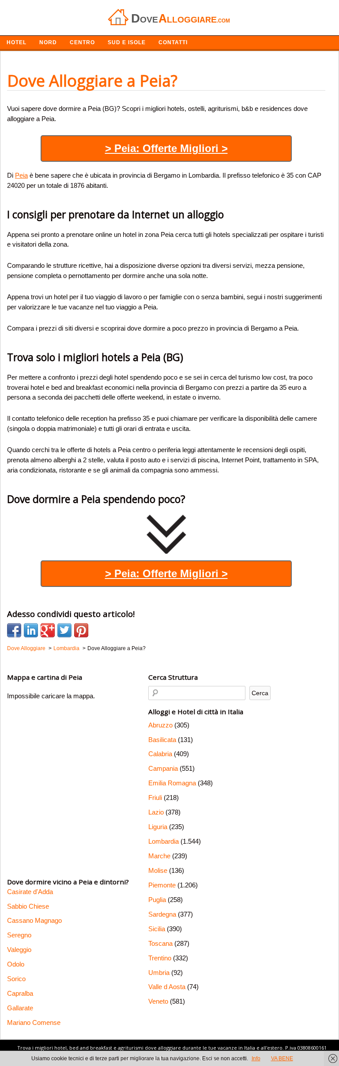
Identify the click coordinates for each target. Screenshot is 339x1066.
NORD (48, 42)
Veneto (158, 1001)
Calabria (160, 754)
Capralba (20, 993)
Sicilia (156, 929)
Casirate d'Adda (30, 891)
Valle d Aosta (166, 986)
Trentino (159, 958)
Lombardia (163, 841)
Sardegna (162, 914)
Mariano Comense (33, 1022)
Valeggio (19, 949)
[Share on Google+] (48, 630)
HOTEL (16, 42)
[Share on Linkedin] (31, 630)
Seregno (19, 935)
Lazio (156, 812)
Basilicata (162, 739)
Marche (159, 856)
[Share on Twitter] (64, 630)
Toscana (160, 943)
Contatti (173, 42)
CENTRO (82, 42)
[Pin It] (81, 630)
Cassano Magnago (34, 920)
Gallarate (20, 1008)
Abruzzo (160, 725)
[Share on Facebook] (14, 630)
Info (256, 1058)
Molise (157, 870)
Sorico (16, 978)
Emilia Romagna (172, 783)
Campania (163, 768)
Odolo (15, 964)
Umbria (159, 972)
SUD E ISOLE (127, 42)
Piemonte (162, 885)
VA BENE (282, 1058)
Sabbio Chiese (28, 906)
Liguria (157, 826)
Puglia (157, 899)
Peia (21, 175)
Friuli (155, 797)
